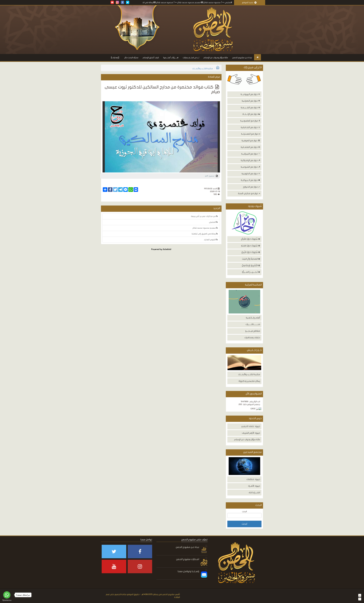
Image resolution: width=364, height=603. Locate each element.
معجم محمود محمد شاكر (216, 2)
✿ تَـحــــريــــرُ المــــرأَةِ (251, 272)
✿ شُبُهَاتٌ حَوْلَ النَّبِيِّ (250, 252)
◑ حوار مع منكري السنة (249, 193)
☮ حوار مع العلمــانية (250, 147)
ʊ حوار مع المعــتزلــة (250, 134)
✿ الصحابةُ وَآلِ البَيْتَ (251, 259)
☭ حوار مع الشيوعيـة (250, 167)
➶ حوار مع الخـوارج (251, 187)
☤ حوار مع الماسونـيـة (250, 121)
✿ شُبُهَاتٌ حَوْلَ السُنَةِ (250, 246)
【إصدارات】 (115, 58)
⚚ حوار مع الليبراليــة (250, 154)
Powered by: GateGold (161, 249)
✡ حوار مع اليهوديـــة (250, 94)
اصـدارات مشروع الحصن (187, 559)
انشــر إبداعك (254, 492)
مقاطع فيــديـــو (252, 331)
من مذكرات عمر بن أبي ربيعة (203, 216)
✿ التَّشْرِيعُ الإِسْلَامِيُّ (251, 265)
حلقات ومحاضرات (252, 337)
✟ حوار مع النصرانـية (251, 101)
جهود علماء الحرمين (250, 426)
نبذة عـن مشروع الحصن (242, 58)
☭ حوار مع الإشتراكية (250, 160)
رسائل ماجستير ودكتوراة (249, 381)
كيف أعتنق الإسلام (151, 58)
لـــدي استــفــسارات (191, 58)
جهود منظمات (253, 479)
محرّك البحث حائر (131, 58)
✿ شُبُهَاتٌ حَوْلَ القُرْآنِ (250, 239)
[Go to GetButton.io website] (6, 600)
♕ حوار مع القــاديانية (250, 127)
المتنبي (212, 222)
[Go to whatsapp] (6, 594)
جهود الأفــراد (254, 486)
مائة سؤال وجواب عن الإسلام (215, 58)
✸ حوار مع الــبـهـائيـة (250, 180)
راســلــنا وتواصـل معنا (188, 571)
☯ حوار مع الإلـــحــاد (251, 114)
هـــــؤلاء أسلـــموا (170, 58)
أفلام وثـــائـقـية (253, 318)
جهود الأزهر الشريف (251, 433)
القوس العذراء (210, 240)
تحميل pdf (210, 176)
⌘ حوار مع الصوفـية (251, 140)
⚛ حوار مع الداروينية (251, 173)
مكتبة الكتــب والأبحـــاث (249, 374)
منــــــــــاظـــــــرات (253, 324)
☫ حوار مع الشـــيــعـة (250, 107)
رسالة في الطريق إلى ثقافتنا (169, 2)
